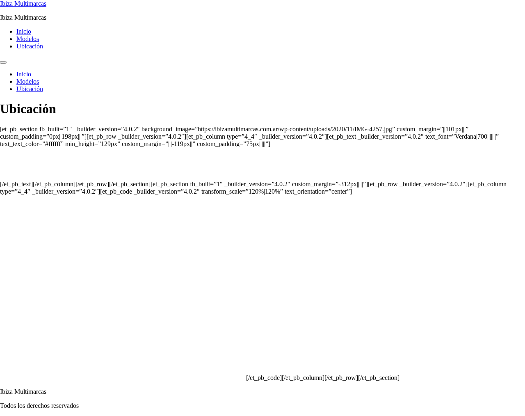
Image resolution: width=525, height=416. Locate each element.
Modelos (27, 38)
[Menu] (3, 62)
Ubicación (29, 46)
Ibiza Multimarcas (23, 3)
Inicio (23, 31)
